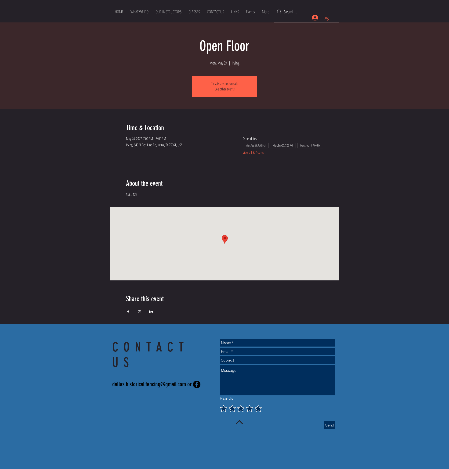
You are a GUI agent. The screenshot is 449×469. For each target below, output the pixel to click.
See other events (225, 89)
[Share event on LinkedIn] (151, 311)
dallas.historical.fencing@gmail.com (149, 384)
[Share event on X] (140, 311)
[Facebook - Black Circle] (196, 384)
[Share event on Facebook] (128, 311)
